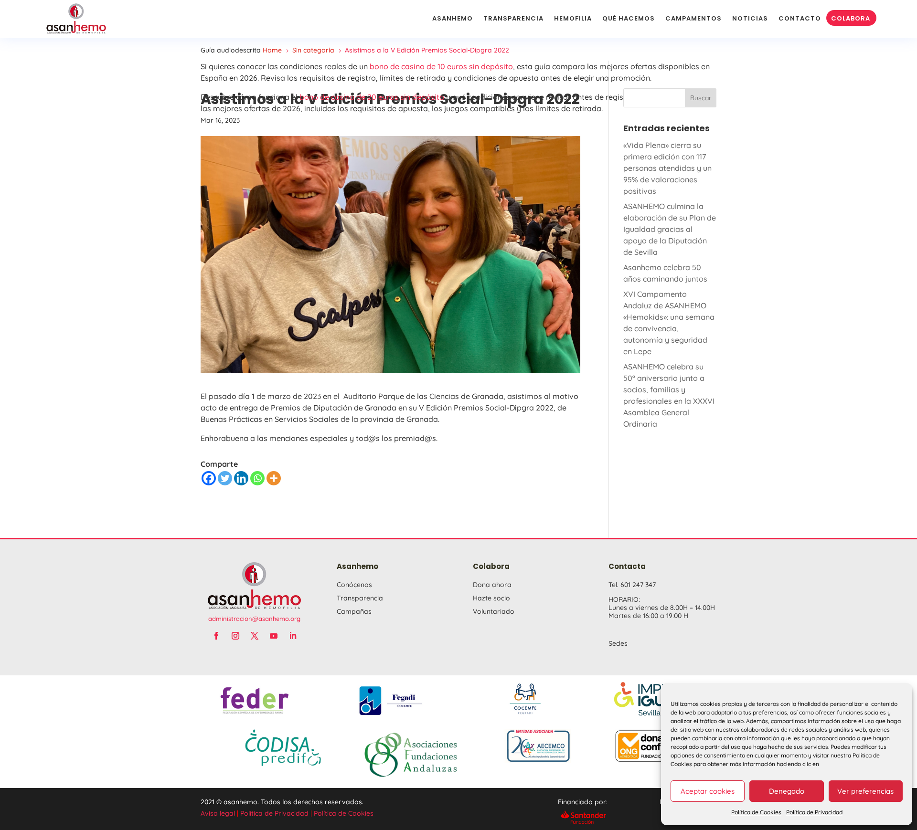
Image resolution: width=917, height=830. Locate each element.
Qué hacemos (628, 18)
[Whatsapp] (257, 478)
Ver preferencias (865, 791)
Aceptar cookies (708, 791)
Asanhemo (452, 18)
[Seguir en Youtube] (273, 635)
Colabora (850, 18)
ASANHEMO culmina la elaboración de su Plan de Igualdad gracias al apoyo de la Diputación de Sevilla (669, 229)
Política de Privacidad (814, 812)
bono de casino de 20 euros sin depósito (371, 97)
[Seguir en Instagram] (235, 635)
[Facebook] (209, 478)
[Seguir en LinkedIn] (292, 635)
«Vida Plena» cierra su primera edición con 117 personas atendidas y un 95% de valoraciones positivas (667, 168)
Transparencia (513, 18)
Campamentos (693, 18)
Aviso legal (218, 813)
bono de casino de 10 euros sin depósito (441, 66)
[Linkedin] (241, 478)
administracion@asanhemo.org (254, 618)
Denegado (786, 791)
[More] (274, 478)
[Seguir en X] (254, 635)
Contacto (799, 18)
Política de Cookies (756, 812)
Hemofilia (573, 18)
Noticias (750, 18)
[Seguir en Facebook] (216, 635)
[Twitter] (225, 478)
